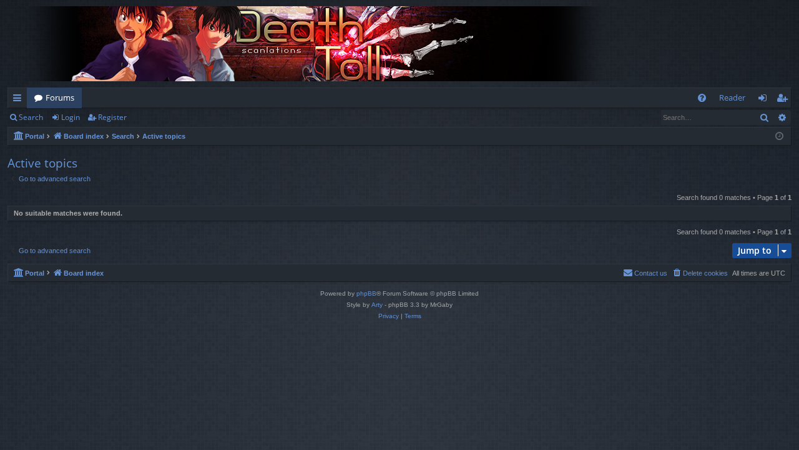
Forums (60, 97)
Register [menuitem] (785, 100)
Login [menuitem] (765, 100)
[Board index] (319, 44)
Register (112, 117)
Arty (377, 304)
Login (70, 117)
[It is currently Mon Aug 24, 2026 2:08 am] (779, 136)
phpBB (366, 293)
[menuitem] (702, 98)
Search (31, 117)
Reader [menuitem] (732, 97)
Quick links (19, 100)
